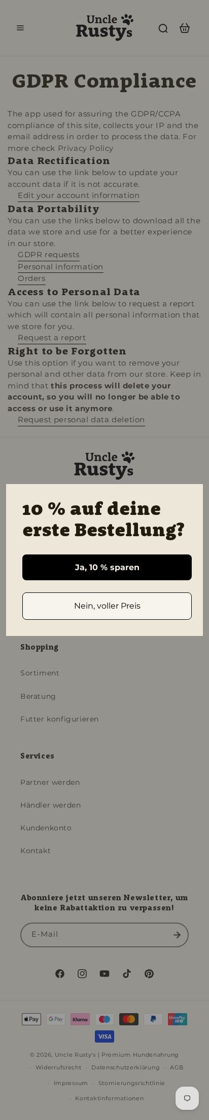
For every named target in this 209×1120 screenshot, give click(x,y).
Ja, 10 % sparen (107, 567)
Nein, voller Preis (107, 606)
